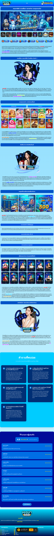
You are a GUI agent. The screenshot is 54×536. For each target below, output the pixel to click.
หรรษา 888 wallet (5, 137)
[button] (27, 3)
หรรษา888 (20, 518)
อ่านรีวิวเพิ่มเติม (27, 504)
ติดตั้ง (31, 529)
